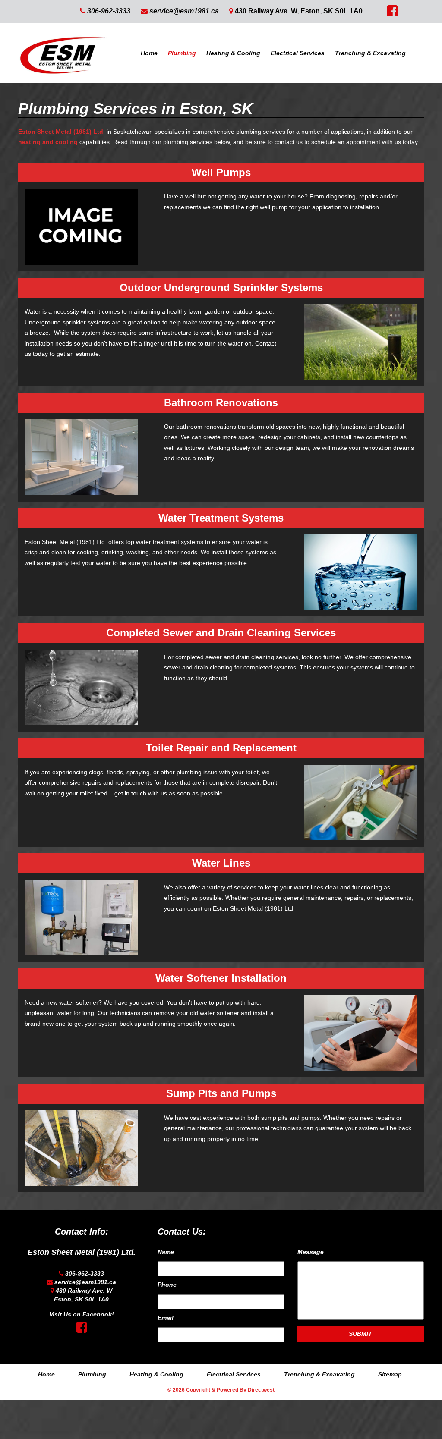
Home (149, 53)
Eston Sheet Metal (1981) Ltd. (61, 131)
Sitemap (390, 1374)
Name (166, 1251)
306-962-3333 (108, 11)
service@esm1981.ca (184, 11)
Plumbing (182, 53)
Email (166, 1317)
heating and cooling (48, 141)
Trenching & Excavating (370, 53)
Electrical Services (298, 53)
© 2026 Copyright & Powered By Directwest (221, 1390)
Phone (167, 1284)
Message (310, 1251)
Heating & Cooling (233, 53)
